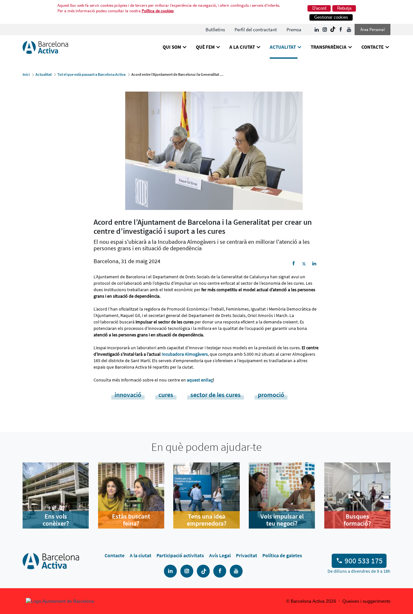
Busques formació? (357, 520)
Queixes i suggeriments (366, 601)
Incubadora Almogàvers (185, 354)
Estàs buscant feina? (131, 520)
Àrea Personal (372, 29)
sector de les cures (215, 395)
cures (165, 395)
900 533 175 (364, 561)
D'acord (319, 8)
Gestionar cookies (331, 17)
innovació (128, 395)
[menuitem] (215, 29)
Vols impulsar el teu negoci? (282, 520)
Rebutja (344, 8)
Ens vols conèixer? (56, 520)
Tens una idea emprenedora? (207, 520)
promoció (271, 395)
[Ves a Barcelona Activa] (45, 47)
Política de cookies (158, 11)
